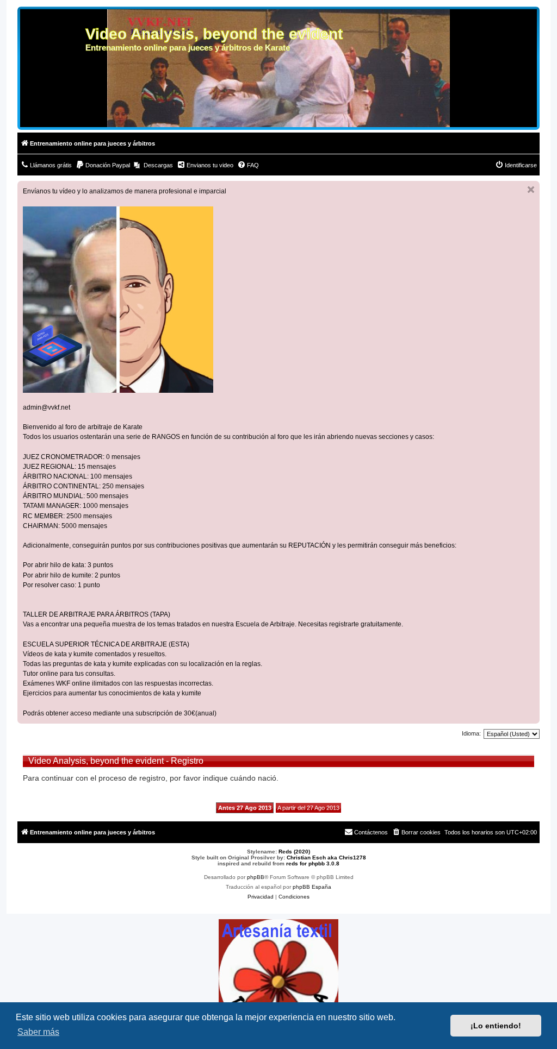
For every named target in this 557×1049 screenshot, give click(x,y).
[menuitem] (46, 165)
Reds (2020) (294, 852)
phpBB (255, 877)
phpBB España (312, 887)
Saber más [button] (38, 1032)
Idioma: (471, 733)
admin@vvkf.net (46, 407)
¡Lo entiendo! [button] (496, 1025)
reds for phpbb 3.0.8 (312, 863)
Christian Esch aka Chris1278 (326, 857)
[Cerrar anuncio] (531, 189)
